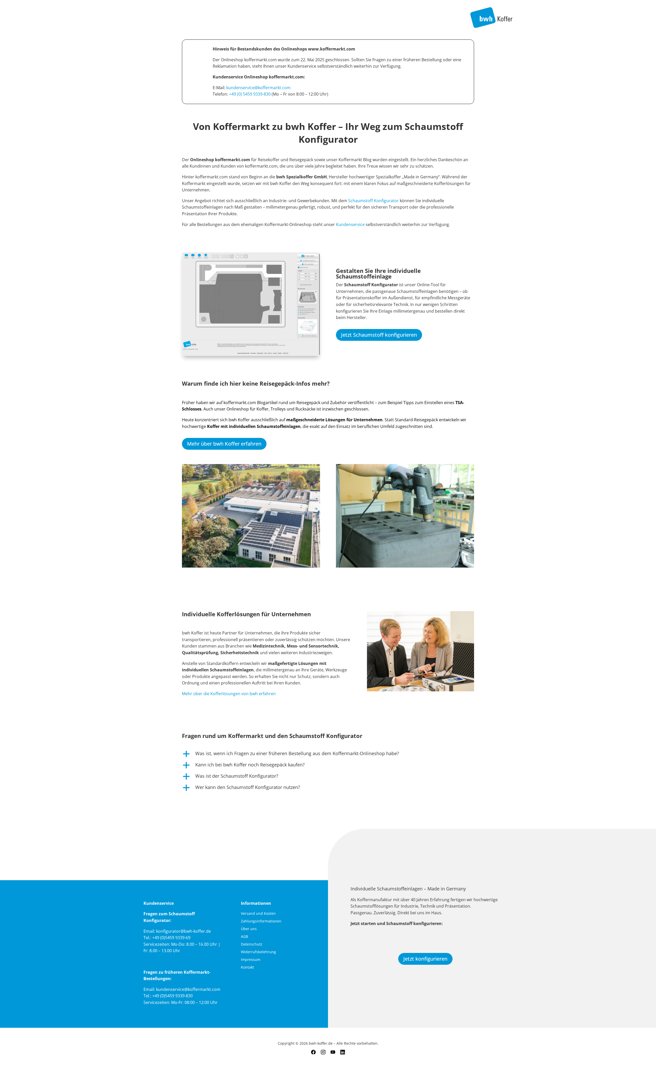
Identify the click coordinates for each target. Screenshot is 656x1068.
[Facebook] (313, 1052)
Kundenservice (351, 224)
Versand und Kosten (258, 914)
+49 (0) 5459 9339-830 (250, 94)
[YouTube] (333, 1052)
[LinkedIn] (342, 1052)
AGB (244, 937)
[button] (328, 754)
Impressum (250, 960)
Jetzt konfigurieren (425, 958)
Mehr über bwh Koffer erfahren (224, 443)
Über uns (249, 929)
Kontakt (247, 968)
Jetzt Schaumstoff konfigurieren (379, 334)
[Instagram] (323, 1052)
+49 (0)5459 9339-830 (172, 996)
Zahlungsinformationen (261, 921)
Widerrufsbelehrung (258, 952)
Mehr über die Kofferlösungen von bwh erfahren (229, 693)
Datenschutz (251, 944)
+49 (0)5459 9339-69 (171, 937)
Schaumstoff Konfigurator (373, 200)
